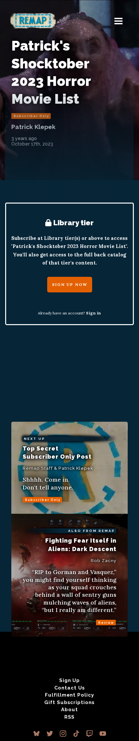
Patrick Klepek (33, 126)
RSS (69, 717)
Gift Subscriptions (69, 702)
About (69, 709)
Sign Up (69, 680)
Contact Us (69, 688)
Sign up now (69, 284)
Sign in (93, 313)
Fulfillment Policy (69, 695)
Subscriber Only (31, 116)
